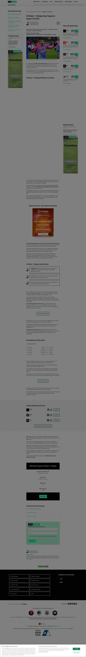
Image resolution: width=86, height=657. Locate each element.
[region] (43, 650)
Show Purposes (76, 652)
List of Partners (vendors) (43, 651)
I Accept (76, 648)
